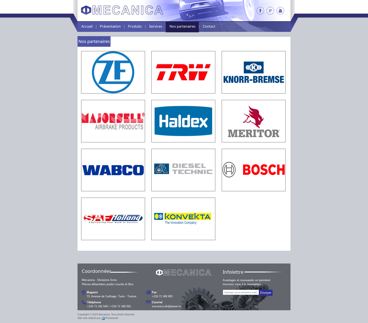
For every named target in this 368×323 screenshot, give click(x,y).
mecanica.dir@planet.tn (166, 306)
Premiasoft (111, 318)
